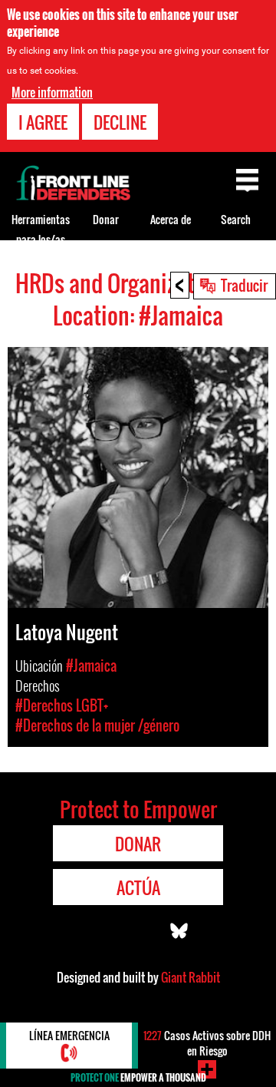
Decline (120, 122)
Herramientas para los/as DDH (41, 239)
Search (236, 219)
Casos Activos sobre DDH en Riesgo (207, 1043)
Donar (106, 219)
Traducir (244, 285)
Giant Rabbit (190, 977)
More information (52, 92)
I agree (42, 122)
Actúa (138, 887)
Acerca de (170, 219)
